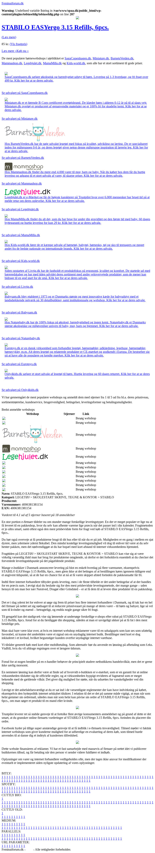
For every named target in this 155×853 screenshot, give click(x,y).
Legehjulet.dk (32, 63)
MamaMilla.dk (52, 63)
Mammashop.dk (12, 63)
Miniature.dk (101, 58)
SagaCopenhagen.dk (78, 58)
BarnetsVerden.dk (122, 58)
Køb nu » (23, 51)
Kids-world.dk (76, 63)
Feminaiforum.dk (13, 3)
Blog (29, 849)
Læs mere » (9, 51)
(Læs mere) (9, 37)
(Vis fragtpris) (18, 44)
